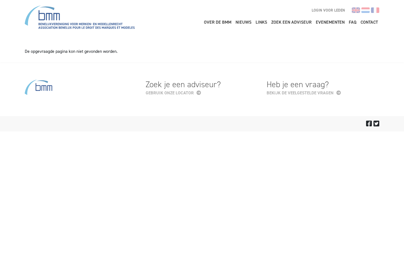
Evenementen (330, 22)
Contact (369, 22)
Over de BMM (217, 22)
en (356, 10)
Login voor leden (328, 10)
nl (365, 10)
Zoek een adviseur (291, 22)
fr (375, 10)
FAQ (352, 22)
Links (261, 22)
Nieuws (243, 22)
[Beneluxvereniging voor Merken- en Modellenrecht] (80, 18)
